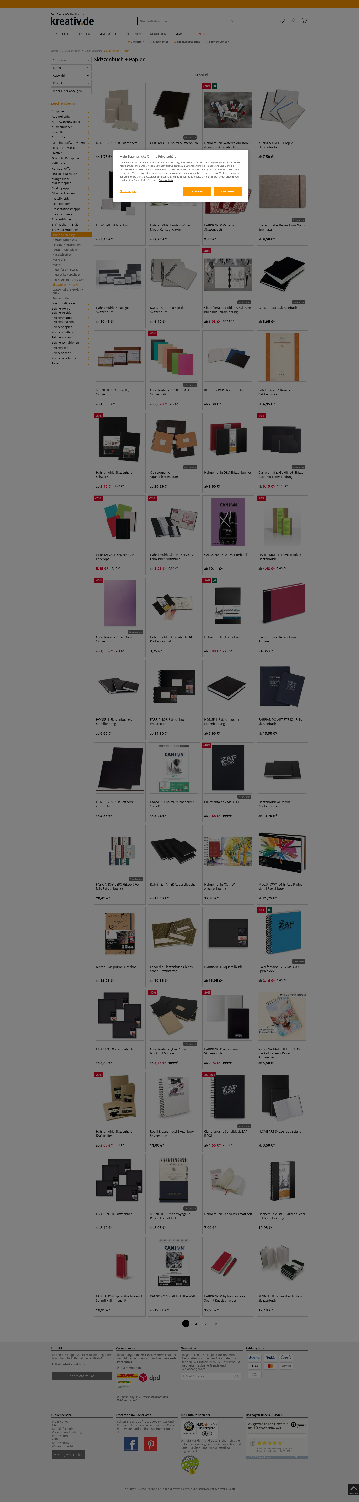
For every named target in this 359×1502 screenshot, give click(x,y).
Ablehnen (197, 191)
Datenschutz (166, 180)
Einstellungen (128, 191)
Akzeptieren (228, 191)
